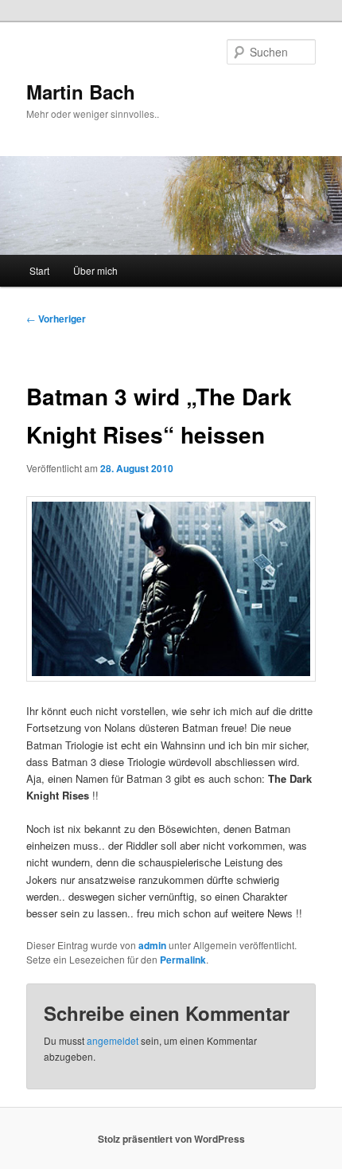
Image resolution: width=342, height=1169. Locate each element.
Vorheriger (56, 318)
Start (39, 270)
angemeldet (112, 1040)
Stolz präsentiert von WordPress (171, 1139)
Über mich (95, 270)
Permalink (183, 959)
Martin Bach (80, 91)
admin (152, 945)
